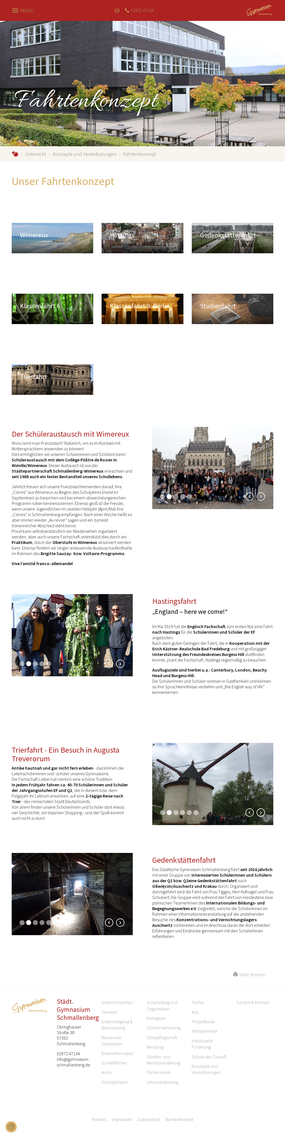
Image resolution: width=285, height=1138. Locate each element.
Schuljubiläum (114, 1082)
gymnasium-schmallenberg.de (15, 154)
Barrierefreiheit (179, 1119)
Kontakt (99, 1119)
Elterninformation (117, 1053)
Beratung (155, 1047)
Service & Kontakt (253, 1002)
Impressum (122, 1119)
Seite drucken (251, 974)
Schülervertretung (163, 1027)
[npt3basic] (259, 10)
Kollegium (156, 1018)
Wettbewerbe (204, 1031)
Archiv (107, 1072)
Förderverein (159, 1072)
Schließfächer (114, 1063)
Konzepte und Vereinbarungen (84, 154)
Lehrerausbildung (162, 1082)
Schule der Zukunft (209, 1056)
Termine (109, 1012)
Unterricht (35, 154)
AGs (195, 1012)
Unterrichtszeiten (117, 1002)
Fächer (198, 1002)
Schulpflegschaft (162, 1037)
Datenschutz (148, 1119)
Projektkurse (203, 1021)
